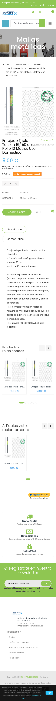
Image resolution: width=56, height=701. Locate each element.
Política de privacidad (19, 642)
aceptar (49, 693)
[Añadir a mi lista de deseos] (37, 212)
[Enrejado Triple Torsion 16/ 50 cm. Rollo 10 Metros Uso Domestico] (14, 447)
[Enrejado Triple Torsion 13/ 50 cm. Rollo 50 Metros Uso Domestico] (14, 370)
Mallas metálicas (28, 198)
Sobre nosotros (16, 652)
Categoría (7, 198)
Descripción (14, 229)
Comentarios (15, 239)
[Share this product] (52, 212)
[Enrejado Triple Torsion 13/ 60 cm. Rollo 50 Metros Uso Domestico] (42, 370)
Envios (12, 637)
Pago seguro (15, 657)
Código (6, 192)
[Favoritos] (30, 13)
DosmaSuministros (29, 677)
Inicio (6, 64)
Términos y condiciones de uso (24, 647)
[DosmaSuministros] (9, 13)
